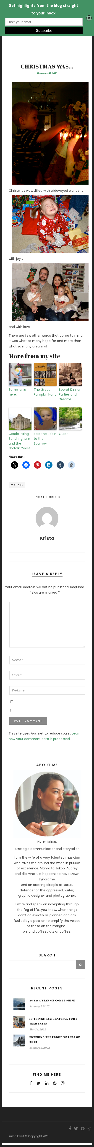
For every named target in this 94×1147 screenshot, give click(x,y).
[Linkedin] (46, 1083)
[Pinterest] (54, 1083)
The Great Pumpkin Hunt (45, 392)
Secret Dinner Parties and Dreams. (70, 394)
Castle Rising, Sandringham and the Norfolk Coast (19, 441)
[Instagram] (62, 1083)
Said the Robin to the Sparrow (45, 438)
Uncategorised (47, 497)
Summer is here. (17, 392)
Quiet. (63, 433)
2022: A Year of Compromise (52, 1000)
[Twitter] (38, 1083)
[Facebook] (31, 1083)
